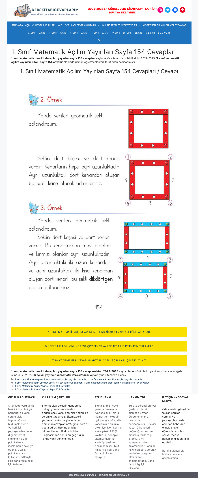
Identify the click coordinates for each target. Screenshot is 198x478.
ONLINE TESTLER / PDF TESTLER (119, 25)
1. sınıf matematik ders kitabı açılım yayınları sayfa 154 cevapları (116, 382)
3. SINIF (53, 33)
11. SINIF (139, 33)
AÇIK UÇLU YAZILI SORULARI (40, 25)
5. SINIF (74, 33)
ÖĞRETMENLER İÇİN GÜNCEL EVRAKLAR (164, 25)
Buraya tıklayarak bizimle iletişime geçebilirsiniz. (173, 454)
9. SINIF (116, 33)
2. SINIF (43, 33)
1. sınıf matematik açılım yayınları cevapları (65, 379)
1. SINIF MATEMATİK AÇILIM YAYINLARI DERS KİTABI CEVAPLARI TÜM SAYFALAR (99, 332)
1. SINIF (32, 33)
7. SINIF (95, 33)
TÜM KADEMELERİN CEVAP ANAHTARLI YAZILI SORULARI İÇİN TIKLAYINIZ (99, 360)
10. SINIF (127, 33)
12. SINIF (151, 33)
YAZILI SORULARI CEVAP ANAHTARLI (77, 25)
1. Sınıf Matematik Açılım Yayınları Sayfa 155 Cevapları (42, 389)
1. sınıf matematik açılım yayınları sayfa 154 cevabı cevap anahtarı (48, 382)
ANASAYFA (17, 25)
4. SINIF (64, 33)
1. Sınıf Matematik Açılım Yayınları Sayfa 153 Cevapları (42, 386)
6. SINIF (85, 33)
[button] (99, 40)
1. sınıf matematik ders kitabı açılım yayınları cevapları (115, 379)
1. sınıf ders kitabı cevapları (29, 379)
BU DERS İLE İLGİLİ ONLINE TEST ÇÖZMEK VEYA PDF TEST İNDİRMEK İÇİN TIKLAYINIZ (99, 346)
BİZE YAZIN (164, 33)
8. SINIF (106, 33)
